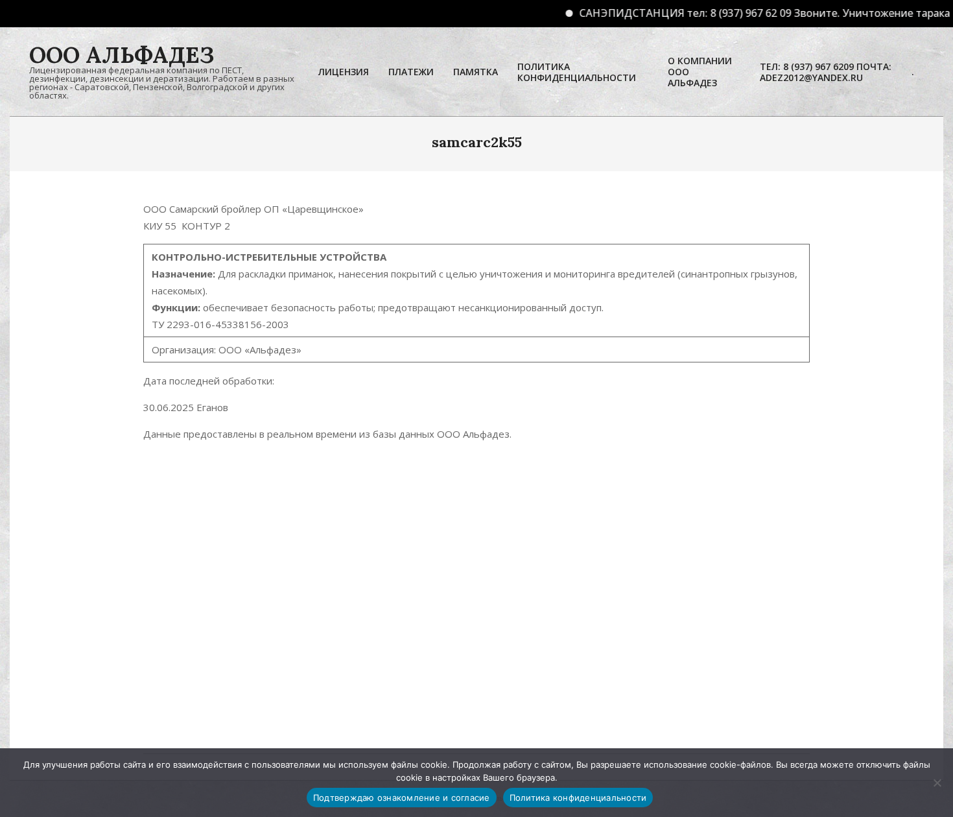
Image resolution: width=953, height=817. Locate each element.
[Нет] (936, 782)
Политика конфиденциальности (578, 797)
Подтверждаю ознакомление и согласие (401, 797)
